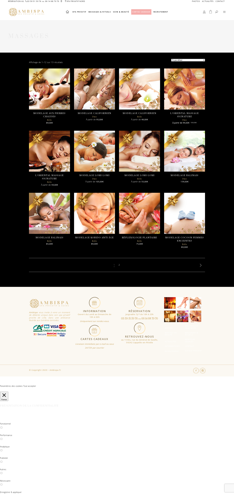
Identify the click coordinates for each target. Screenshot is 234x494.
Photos (196, 1)
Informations (172, 346)
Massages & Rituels (191, 333)
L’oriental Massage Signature (184, 116)
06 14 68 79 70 (52, 1)
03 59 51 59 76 (34, 1)
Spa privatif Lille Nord (191, 327)
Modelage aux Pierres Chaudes (49, 116)
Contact (220, 1)
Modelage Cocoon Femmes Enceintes (184, 241)
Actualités (207, 1)
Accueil (169, 328)
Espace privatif (193, 350)
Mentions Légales (190, 340)
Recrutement (172, 351)
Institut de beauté (171, 333)
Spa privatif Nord (76, 1)
